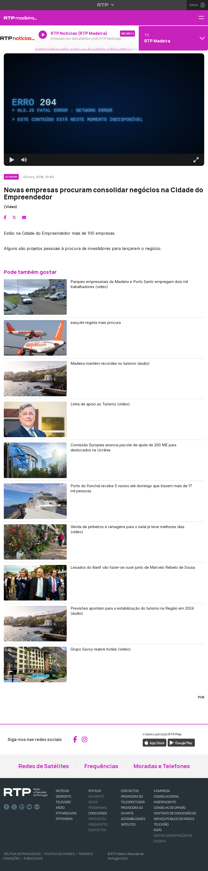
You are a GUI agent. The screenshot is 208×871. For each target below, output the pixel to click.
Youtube (29, 807)
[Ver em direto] (17, 38)
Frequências (101, 766)
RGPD (158, 830)
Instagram (22, 807)
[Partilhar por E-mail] (24, 217)
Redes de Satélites (43, 766)
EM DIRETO (96, 796)
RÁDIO (60, 807)
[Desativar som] (24, 160)
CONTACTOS (129, 791)
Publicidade (33, 858)
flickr (37, 807)
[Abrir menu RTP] (104, 5)
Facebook (6, 807)
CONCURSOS (98, 813)
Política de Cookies (60, 854)
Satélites (128, 824)
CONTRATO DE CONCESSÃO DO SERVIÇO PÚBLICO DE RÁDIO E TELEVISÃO (175, 819)
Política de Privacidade (22, 854)
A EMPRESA (162, 791)
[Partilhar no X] (14, 217)
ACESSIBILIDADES (133, 819)
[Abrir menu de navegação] (203, 18)
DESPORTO (63, 796)
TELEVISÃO (63, 802)
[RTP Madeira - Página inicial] (17, 17)
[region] (104, 109)
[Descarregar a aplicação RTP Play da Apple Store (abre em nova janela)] (155, 742)
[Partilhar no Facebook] (5, 217)
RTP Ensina (64, 819)
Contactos (97, 830)
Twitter (14, 807)
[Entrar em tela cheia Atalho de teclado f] (196, 160)
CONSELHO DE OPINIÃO (170, 807)
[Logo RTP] (25, 792)
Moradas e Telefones (161, 766)
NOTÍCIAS (62, 791)
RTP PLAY (95, 791)
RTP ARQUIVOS (66, 813)
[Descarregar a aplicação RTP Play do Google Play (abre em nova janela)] (181, 742)
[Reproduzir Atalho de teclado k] (12, 160)
